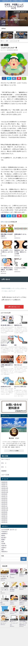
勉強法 (3, 535)
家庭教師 (3, 470)
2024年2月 (4, 504)
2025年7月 (4, 484)
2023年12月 (4, 508)
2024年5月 (4, 498)
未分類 (3, 543)
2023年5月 (4, 520)
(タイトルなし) (5, 459)
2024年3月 (4, 502)
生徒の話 (6, 44)
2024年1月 (4, 506)
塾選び (3, 539)
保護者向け (4, 533)
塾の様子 (3, 537)
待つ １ (3, 467)
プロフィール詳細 (14, 450)
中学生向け (4, 531)
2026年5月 (4, 482)
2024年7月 (4, 496)
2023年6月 (4, 518)
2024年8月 (4, 494)
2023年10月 (4, 510)
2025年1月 (4, 486)
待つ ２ (3, 463)
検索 (2, 555)
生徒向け (3, 547)
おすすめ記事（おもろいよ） (9, 529)
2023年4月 (4, 522)
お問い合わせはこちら (14, 306)
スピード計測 (5, 474)
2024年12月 (4, 488)
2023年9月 (4, 512)
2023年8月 (4, 514)
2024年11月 (4, 490)
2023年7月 (4, 516)
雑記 (2, 549)
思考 (2, 44)
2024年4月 (4, 500)
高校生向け (4, 551)
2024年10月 (4, 492)
